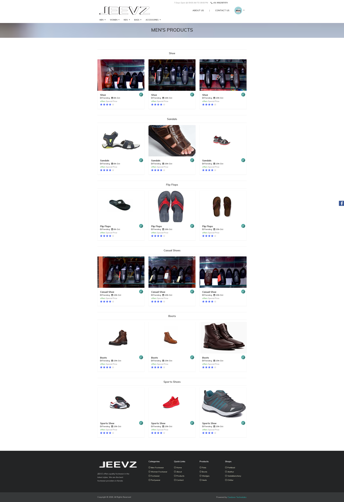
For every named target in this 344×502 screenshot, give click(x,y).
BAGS (136, 20)
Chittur (230, 480)
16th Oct (168, 98)
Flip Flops (105, 226)
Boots (103, 357)
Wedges (205, 476)
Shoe (103, 94)
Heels (204, 480)
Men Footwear (157, 467)
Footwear (155, 476)
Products (180, 476)
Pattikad (231, 467)
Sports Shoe (107, 423)
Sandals (104, 160)
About (179, 472)
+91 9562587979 (220, 2)
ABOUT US (198, 10)
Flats (203, 467)
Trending (106, 98)
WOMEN (113, 20)
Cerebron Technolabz (237, 497)
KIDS (126, 20)
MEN (101, 20)
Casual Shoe (107, 291)
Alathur (230, 472)
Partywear (155, 480)
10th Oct (219, 98)
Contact (180, 480)
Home (179, 467)
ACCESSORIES (152, 20)
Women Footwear (158, 472)
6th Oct (116, 98)
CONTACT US (222, 10)
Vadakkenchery (234, 476)
